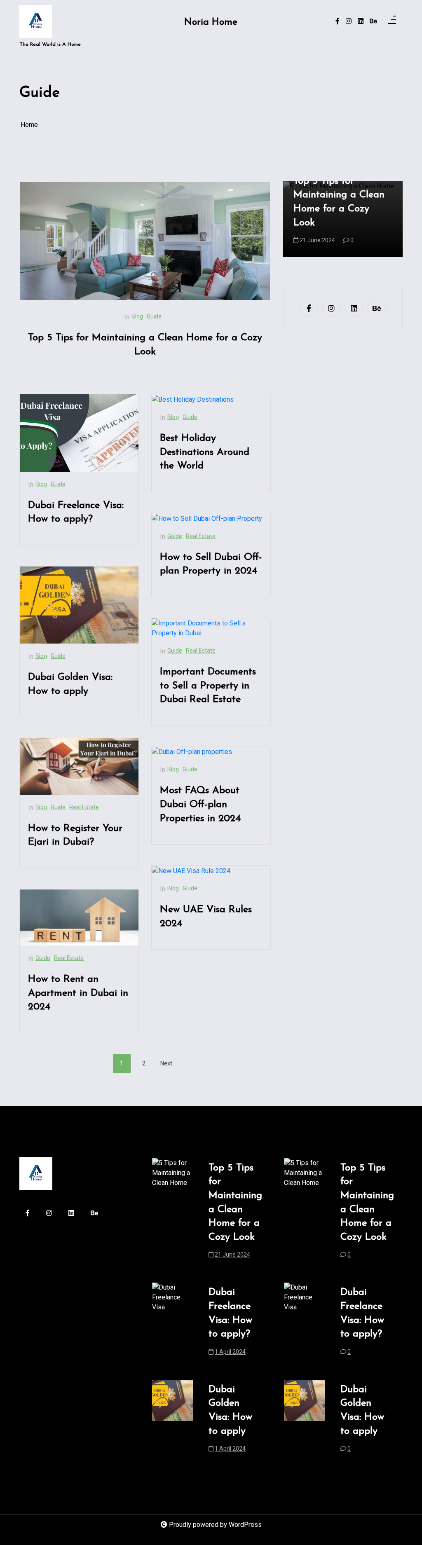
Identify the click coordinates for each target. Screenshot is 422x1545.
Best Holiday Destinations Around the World (204, 452)
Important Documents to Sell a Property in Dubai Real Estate (208, 686)
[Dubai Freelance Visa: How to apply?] (79, 432)
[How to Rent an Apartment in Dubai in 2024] (79, 918)
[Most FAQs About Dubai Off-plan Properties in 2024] (192, 752)
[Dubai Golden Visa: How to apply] (79, 605)
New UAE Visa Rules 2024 (206, 917)
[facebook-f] (337, 21)
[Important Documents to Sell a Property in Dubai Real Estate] (211, 628)
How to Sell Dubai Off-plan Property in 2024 (211, 564)
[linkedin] (360, 21)
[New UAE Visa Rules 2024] (191, 871)
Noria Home (210, 22)
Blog (137, 316)
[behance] (373, 21)
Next (166, 1063)
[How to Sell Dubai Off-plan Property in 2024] (207, 518)
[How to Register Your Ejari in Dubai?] (79, 766)
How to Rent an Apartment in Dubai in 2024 (78, 993)
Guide (154, 316)
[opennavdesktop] (392, 21)
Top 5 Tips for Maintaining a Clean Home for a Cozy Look (145, 345)
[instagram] (349, 21)
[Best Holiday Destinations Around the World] (193, 399)
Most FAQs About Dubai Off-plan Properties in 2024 (200, 804)
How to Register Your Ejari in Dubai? (75, 835)
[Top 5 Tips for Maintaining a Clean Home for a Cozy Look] (145, 241)
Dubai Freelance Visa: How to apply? (76, 512)
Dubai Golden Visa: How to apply (70, 684)
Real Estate (84, 807)
